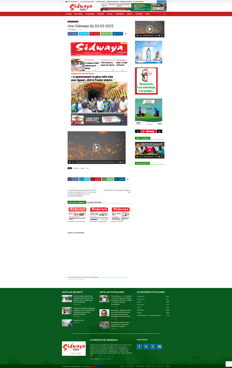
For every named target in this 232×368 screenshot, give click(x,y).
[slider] (95, 162)
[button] (164, 14)
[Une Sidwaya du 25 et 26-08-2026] (99, 213)
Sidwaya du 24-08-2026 (117, 221)
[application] (97, 147)
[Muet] (120, 162)
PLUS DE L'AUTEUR (94, 202)
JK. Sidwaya (73, 29)
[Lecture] (70, 162)
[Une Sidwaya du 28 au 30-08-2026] (77, 213)
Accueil (69, 19)
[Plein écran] (123, 162)
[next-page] (72, 225)
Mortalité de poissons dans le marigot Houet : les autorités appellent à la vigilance (120, 324)
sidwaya (83, 168)
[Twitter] (163, 1)
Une (88, 168)
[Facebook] (158, 1)
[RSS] (160, 1)
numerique (76, 168)
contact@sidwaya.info (106, 359)
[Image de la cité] (67, 322)
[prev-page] (69, 225)
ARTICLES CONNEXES (77, 202)
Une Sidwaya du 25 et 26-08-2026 (98, 221)
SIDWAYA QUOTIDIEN (85, 19)
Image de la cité (78, 320)
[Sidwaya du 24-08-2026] (121, 213)
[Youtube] (165, 1)
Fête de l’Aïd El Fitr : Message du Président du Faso (117, 191)
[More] (125, 34)
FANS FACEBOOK (142, 163)
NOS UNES (75, 19)
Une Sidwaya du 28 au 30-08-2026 (76, 221)
